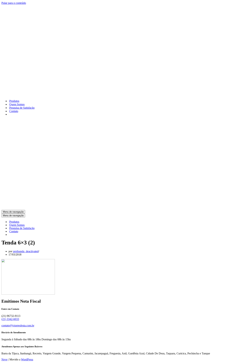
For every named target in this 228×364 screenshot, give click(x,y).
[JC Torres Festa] (47, 94)
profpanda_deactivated (25, 251)
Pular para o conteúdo (13, 2)
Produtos (14, 100)
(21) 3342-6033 (10, 319)
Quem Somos (17, 104)
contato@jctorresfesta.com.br (17, 325)
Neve (4, 359)
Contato (13, 111)
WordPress (27, 359)
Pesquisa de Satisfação (22, 107)
